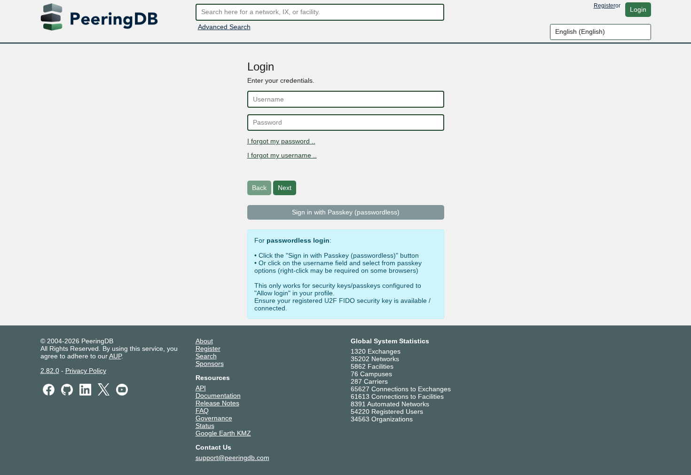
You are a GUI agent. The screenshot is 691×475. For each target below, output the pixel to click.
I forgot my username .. (282, 155)
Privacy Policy (85, 370)
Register (604, 5)
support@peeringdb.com (232, 457)
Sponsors (210, 363)
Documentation (218, 395)
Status (205, 425)
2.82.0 (49, 370)
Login (638, 9)
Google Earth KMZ (223, 433)
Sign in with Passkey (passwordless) (346, 212)
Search (206, 356)
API (201, 388)
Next (284, 187)
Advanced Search (224, 27)
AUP (115, 356)
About (204, 341)
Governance (214, 418)
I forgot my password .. (281, 141)
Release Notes (217, 403)
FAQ (202, 410)
